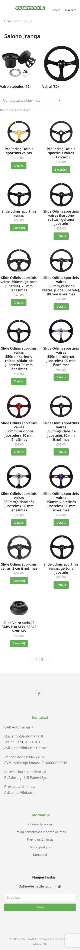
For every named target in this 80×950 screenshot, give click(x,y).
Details (18, 165)
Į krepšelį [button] (61, 169)
